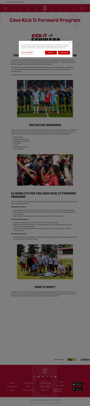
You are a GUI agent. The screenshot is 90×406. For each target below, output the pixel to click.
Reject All (51, 52)
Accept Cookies (64, 52)
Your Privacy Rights (27, 52)
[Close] (70, 43)
